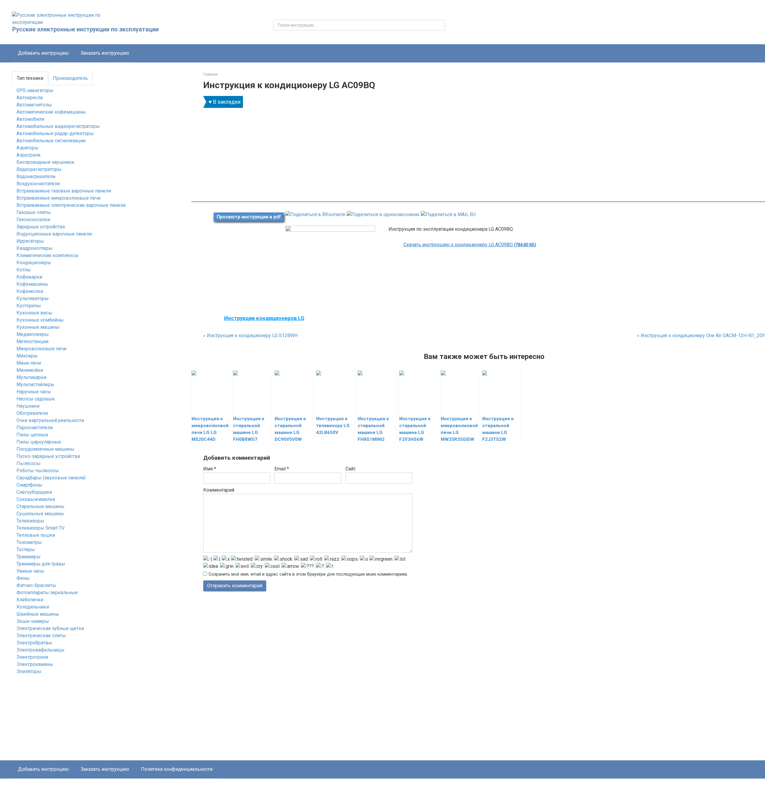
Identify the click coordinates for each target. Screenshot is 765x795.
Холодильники (32, 607)
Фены (23, 578)
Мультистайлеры (35, 384)
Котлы (23, 270)
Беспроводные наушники (45, 162)
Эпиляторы (29, 671)
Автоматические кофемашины (51, 112)
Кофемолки (29, 291)
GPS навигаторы (34, 90)
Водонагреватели (35, 176)
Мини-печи (28, 363)
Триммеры (28, 556)
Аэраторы (27, 148)
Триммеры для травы (40, 564)
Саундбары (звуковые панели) (50, 478)
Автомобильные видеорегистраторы (58, 126)
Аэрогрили (28, 155)
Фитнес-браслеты (36, 585)
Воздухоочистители (38, 183)
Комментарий (218, 490)
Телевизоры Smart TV (40, 528)
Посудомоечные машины (45, 449)
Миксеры (27, 356)
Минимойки (29, 370)
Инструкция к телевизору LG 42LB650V (333, 425)
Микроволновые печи (41, 348)
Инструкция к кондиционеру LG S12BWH (250, 335)
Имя (209, 469)
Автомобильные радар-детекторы (55, 133)
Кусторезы (28, 305)
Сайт (350, 469)
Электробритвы (34, 643)
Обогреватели (32, 413)
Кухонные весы (34, 313)
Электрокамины (34, 664)
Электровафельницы (40, 650)
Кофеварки (29, 277)
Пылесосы (28, 463)
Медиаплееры (32, 334)
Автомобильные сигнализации (50, 140)
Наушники (27, 406)
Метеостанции (32, 341)
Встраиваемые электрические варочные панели (71, 205)
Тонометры (29, 542)
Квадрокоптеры (34, 248)
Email (281, 469)
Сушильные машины (40, 513)
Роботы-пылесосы (37, 470)
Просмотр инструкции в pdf (249, 217)
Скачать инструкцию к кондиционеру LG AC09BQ (469, 244)
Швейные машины (37, 614)
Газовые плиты (33, 212)
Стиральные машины (40, 506)
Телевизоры (30, 521)
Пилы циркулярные (38, 442)
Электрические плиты (41, 635)
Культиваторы (32, 298)
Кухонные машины (38, 327)
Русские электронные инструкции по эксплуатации (85, 29)
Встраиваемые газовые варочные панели (63, 191)
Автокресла (29, 97)
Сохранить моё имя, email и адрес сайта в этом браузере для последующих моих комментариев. (308, 574)
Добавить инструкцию (43, 53)
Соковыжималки (35, 499)
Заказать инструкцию (105, 53)
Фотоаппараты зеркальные (47, 592)
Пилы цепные (32, 435)
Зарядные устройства (40, 227)
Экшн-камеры (32, 621)
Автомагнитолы (34, 105)
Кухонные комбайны (40, 320)
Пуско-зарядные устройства (48, 456)
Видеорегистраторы (39, 169)
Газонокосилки (33, 219)
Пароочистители (34, 427)
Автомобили (30, 119)
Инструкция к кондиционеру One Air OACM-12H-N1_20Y (701, 335)
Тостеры (25, 549)
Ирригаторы (30, 241)
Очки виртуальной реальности (50, 420)
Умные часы (30, 571)
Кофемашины (32, 284)
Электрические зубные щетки (50, 628)
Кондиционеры (33, 262)
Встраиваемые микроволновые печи (58, 198)
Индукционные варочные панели (54, 234)
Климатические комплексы (47, 255)
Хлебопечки (29, 600)
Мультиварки (31, 377)
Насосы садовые (35, 399)
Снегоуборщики (34, 492)
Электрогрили (32, 657)
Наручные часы (33, 392)
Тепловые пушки (35, 535)
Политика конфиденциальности (176, 769)
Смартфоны (29, 485)
